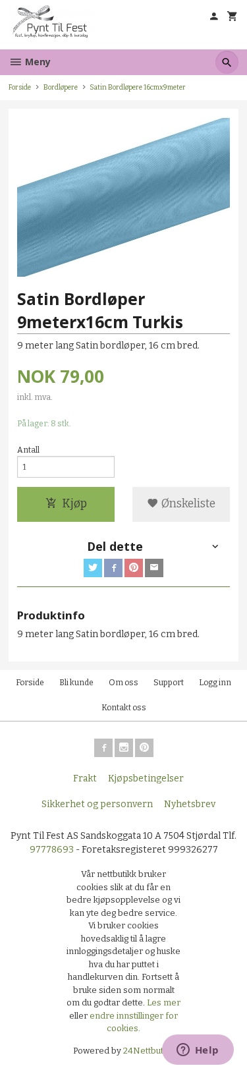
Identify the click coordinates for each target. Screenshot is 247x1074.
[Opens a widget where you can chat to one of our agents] (197, 1050)
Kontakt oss (123, 707)
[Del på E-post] (154, 568)
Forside (20, 87)
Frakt (85, 778)
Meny (36, 61)
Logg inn (215, 682)
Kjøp (74, 504)
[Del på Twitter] (93, 568)
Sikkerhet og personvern (97, 804)
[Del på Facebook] (113, 568)
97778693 (52, 849)
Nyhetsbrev (189, 804)
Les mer (163, 1002)
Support (168, 682)
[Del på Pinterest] (133, 568)
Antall (28, 450)
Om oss (123, 682)
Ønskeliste (187, 504)
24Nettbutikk (149, 1051)
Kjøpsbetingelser (146, 778)
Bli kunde (76, 682)
